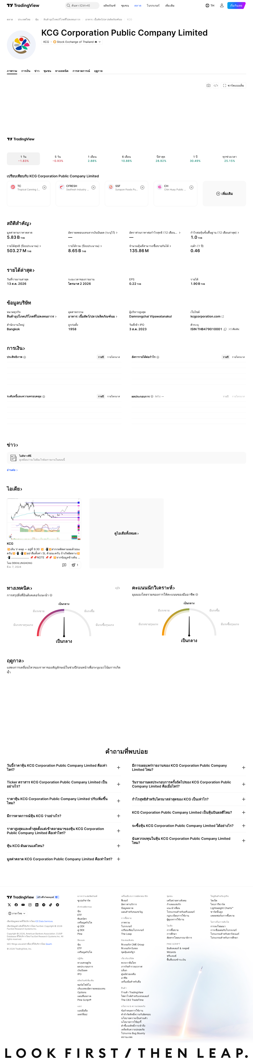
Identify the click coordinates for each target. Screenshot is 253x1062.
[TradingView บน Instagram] (30, 904)
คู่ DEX (80, 930)
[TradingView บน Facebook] (16, 904)
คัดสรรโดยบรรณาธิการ (179, 937)
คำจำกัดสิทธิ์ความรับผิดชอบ (136, 1014)
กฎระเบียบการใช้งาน (178, 915)
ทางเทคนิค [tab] (61, 71)
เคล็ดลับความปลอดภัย (133, 1029)
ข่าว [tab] (36, 71)
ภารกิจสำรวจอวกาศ (131, 966)
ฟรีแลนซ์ (171, 955)
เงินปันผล (82, 970)
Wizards (171, 952)
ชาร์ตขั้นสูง (216, 911)
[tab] (101, 357)
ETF (79, 914)
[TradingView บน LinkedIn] (36, 904)
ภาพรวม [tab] (12, 71)
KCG (10, 543)
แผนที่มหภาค (84, 996)
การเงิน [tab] (25, 71)
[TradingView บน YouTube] (23, 904)
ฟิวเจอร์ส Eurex (129, 948)
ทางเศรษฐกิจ (84, 962)
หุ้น (79, 911)
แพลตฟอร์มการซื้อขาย (222, 915)
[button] (118, 5)
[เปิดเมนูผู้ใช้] (221, 5)
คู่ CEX (80, 926)
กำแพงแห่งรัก (174, 904)
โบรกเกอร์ (153, 5)
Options (81, 992)
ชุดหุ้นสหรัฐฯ (128, 952)
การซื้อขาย (172, 930)
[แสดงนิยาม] (34, 232)
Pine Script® (84, 999)
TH (212, 5)
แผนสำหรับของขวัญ (132, 911)
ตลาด (137, 5)
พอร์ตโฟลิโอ (84, 984)
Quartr (49, 944)
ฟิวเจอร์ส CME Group (132, 944)
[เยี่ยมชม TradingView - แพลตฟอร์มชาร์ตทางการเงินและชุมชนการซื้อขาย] (21, 139)
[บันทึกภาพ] (209, 85)
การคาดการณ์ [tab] (81, 71)
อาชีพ (124, 977)
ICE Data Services (44, 921)
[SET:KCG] (10, 537)
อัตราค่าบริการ (129, 904)
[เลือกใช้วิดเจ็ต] (216, 85)
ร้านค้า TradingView (132, 992)
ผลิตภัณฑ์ (110, 5)
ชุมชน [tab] (47, 71)
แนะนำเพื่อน (173, 908)
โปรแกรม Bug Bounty (133, 1033)
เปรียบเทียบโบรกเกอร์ (132, 930)
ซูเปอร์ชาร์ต (83, 900)
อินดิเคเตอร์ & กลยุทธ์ (178, 948)
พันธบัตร (82, 918)
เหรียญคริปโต (84, 922)
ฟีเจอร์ (124, 900)
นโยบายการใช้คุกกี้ (131, 1021)
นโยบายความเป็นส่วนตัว (134, 1018)
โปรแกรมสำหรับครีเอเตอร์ (181, 911)
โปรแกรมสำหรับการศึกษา (224, 937)
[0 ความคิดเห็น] (64, 565)
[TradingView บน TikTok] (50, 904)
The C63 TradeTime (132, 999)
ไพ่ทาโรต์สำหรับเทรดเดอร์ (135, 996)
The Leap (126, 933)
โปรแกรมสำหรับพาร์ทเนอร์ (224, 933)
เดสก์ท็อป (82, 1014)
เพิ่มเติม (170, 5)
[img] (95, 41)
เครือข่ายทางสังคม (176, 900)
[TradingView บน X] (9, 904)
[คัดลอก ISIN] (225, 329)
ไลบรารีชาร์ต (217, 904)
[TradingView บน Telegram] (43, 904)
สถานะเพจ (126, 1037)
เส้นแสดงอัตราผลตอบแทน (91, 988)
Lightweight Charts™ (221, 908)
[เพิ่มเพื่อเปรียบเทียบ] (44, 187)
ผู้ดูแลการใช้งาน (175, 919)
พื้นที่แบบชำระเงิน (176, 959)
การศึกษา (172, 933)
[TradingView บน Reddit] (57, 904)
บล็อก (124, 970)
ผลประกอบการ (85, 966)
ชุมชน (125, 5)
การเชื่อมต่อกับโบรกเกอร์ (223, 930)
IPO (79, 974)
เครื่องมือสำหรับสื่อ (131, 981)
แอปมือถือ (82, 1010)
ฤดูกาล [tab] (98, 71)
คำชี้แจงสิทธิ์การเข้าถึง (133, 1025)
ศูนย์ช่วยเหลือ (128, 974)
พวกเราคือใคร (128, 962)
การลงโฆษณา (218, 926)
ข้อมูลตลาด (127, 908)
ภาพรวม (125, 922)
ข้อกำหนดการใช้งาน (132, 1010)
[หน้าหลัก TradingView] (23, 5)
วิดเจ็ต (213, 900)
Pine (79, 933)
